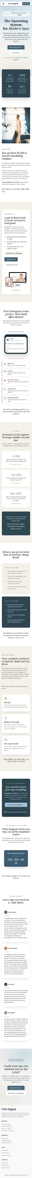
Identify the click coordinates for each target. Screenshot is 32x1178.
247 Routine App (6, 1124)
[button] (3, 3)
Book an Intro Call (16, 47)
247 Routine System (7, 1126)
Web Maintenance (6, 1142)
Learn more (11, 259)
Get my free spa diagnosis (16, 805)
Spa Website (16, 53)
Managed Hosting (6, 1140)
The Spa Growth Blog (7, 1130)
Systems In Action (6, 1128)
